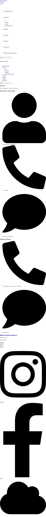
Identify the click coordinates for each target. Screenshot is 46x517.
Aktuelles (4, 77)
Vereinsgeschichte (5, 65)
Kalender (4, 75)
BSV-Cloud (4, 80)
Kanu (6, 69)
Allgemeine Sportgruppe (9, 74)
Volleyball (7, 72)
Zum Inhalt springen (3, 0)
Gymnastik (7, 70)
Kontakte (4, 78)
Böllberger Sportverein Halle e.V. (8, 335)
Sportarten (4, 67)
